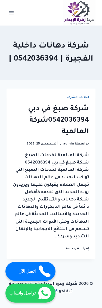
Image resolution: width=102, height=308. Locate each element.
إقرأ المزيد (77, 249)
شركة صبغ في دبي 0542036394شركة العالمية (58, 120)
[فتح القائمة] (12, 12)
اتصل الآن (27, 271)
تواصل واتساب (23, 293)
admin (68, 144)
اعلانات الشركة (78, 97)
